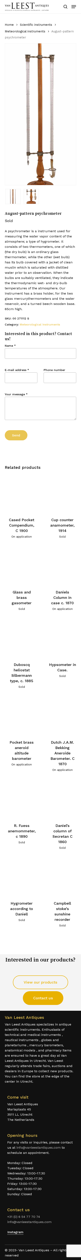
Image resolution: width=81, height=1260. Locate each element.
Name (10, 345)
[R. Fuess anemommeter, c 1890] (21, 799)
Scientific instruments (36, 25)
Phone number (54, 370)
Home (9, 25)
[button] (73, 7)
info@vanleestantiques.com (38, 1147)
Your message (16, 394)
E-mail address (17, 370)
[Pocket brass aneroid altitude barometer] (21, 716)
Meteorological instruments (25, 31)
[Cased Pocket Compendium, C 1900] (21, 493)
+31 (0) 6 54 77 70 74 (23, 1217)
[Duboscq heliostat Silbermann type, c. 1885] (21, 638)
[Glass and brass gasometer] (21, 566)
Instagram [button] (15, 1232)
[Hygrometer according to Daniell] (21, 877)
